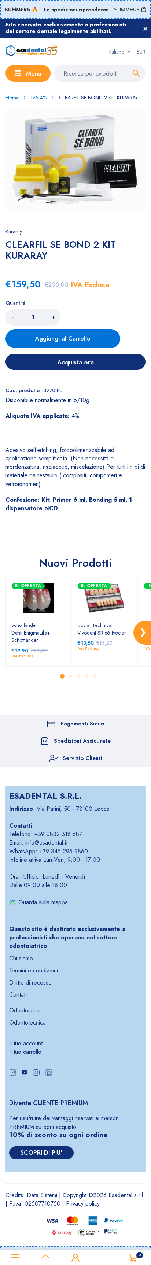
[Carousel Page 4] (86, 676)
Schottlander (24, 625)
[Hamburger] (15, 1257)
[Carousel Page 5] (94, 676)
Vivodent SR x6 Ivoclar (101, 632)
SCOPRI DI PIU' (41, 1152)
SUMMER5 (127, 9)
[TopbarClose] (145, 28)
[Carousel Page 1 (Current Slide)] (62, 676)
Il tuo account (26, 1043)
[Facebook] (12, 1073)
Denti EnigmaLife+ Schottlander (30, 636)
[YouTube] (24, 1073)
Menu (33, 73)
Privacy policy (83, 1203)
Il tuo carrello (25, 1052)
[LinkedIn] (48, 1073)
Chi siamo (21, 958)
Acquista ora (75, 362)
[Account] (75, 1257)
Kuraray (13, 231)
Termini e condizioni (33, 970)
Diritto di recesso (30, 982)
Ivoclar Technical (95, 625)
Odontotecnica (27, 1022)
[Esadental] (31, 51)
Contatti (18, 994)
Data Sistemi (42, 1195)
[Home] (45, 1257)
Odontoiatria (24, 1010)
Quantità (15, 302)
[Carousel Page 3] (78, 676)
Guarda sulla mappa (43, 902)
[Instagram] (36, 1073)
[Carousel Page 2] (70, 676)
